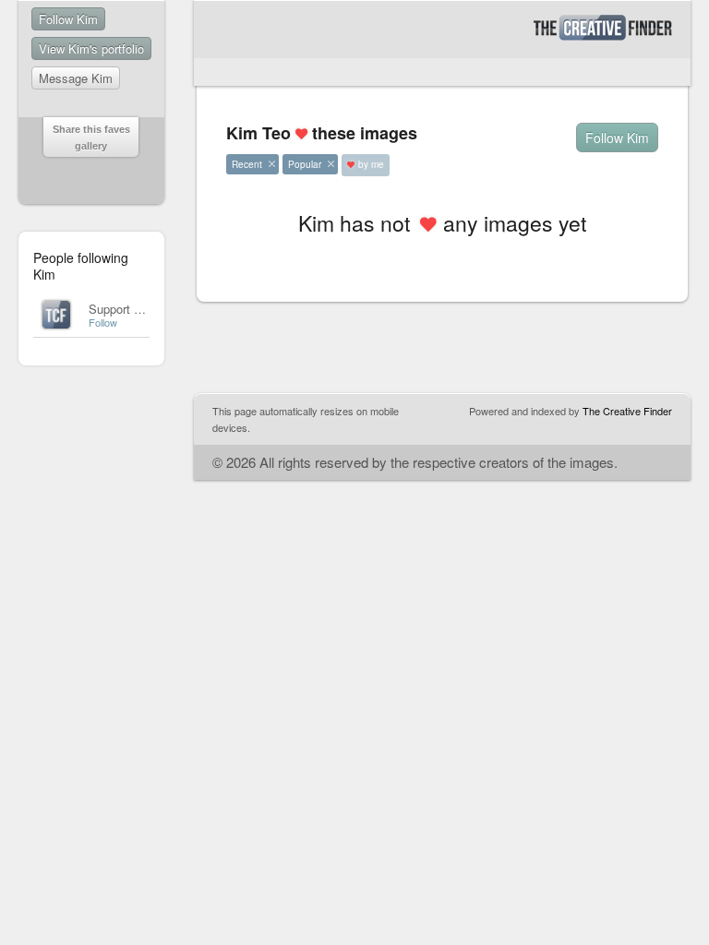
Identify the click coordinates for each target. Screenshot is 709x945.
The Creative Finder (627, 410)
